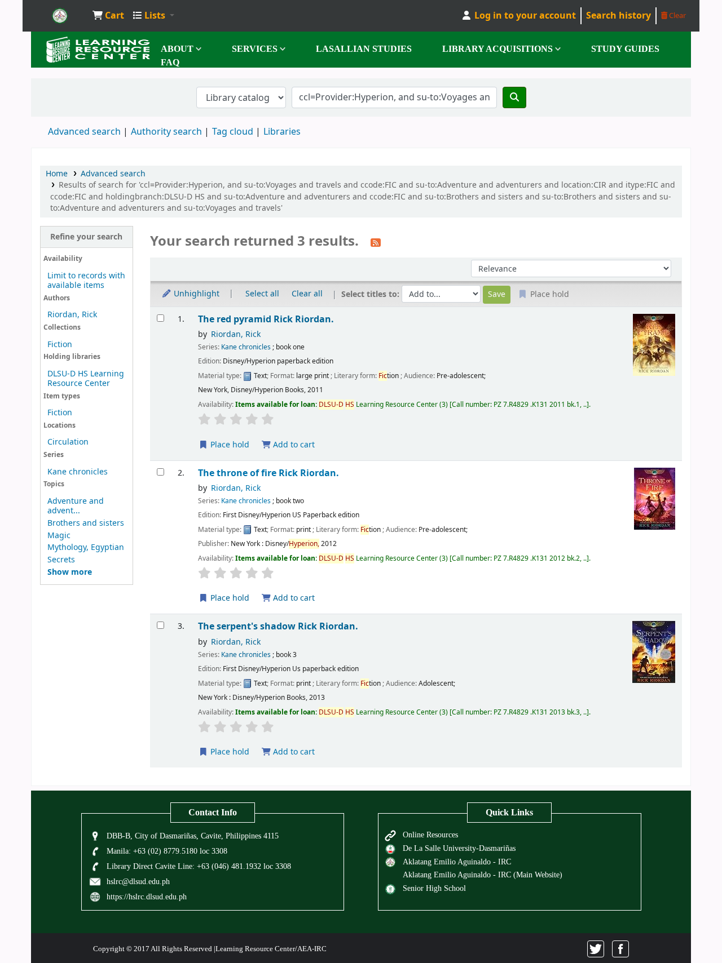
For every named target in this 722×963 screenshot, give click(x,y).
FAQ (170, 62)
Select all (262, 294)
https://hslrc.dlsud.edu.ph (147, 896)
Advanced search (84, 132)
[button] (108, 16)
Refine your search (86, 237)
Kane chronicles (77, 472)
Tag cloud (232, 132)
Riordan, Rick (72, 315)
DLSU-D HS (60, 16)
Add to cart (293, 445)
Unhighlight (195, 294)
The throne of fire (268, 473)
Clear (676, 15)
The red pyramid (266, 319)
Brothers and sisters (85, 523)
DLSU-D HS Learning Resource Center (85, 378)
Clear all (307, 294)
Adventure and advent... (75, 506)
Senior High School (434, 888)
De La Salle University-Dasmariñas (459, 848)
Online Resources (430, 834)
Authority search (166, 132)
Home (57, 174)
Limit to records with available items (86, 280)
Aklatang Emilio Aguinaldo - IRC (457, 861)
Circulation (68, 442)
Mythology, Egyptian (85, 547)
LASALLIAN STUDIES (364, 49)
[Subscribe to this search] (375, 242)
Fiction (59, 344)
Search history (618, 16)
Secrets (61, 560)
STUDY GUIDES (625, 49)
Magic (59, 536)
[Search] (514, 97)
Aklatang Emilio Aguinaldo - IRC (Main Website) (482, 874)
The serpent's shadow (278, 626)
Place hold (228, 445)
